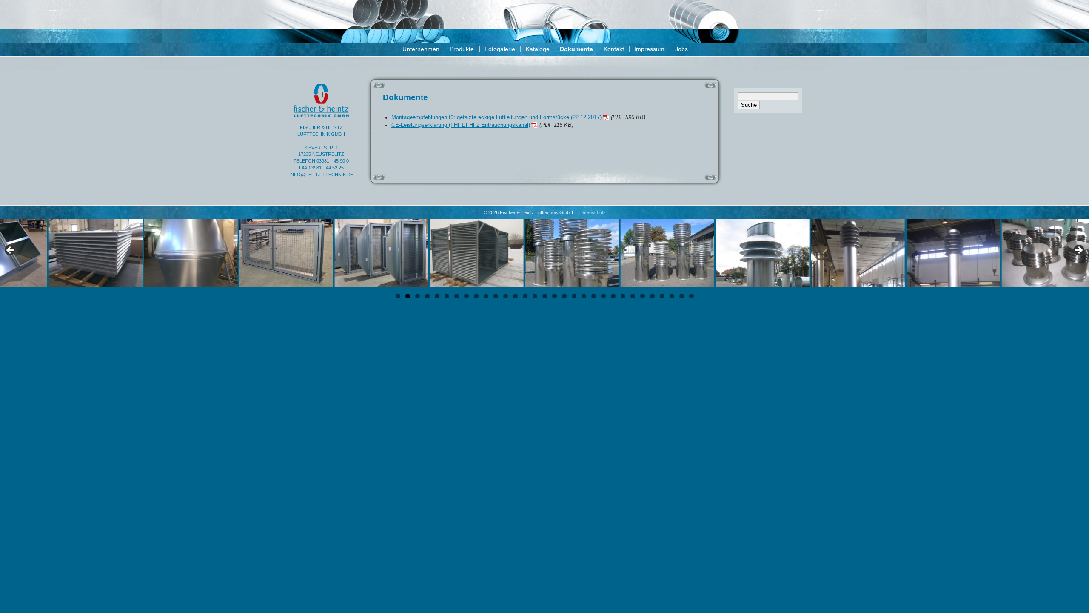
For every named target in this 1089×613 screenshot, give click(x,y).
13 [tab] (515, 296)
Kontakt (614, 49)
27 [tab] (652, 296)
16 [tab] (544, 296)
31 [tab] (691, 296)
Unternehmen (420, 49)
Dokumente (576, 49)
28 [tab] (662, 296)
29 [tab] (672, 296)
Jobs (681, 49)
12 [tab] (505, 296)
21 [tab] (593, 296)
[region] (544, 253)
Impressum (649, 49)
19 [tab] (574, 296)
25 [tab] (632, 296)
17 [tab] (554, 296)
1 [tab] (398, 296)
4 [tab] (427, 296)
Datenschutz (592, 212)
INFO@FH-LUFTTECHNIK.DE (321, 174)
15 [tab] (535, 296)
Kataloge (538, 49)
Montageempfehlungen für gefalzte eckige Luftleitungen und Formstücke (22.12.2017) (496, 117)
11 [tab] (495, 296)
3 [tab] (417, 296)
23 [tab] (613, 296)
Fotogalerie (500, 49)
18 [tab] (564, 296)
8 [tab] (466, 296)
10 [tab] (486, 296)
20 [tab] (584, 296)
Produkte (462, 49)
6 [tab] (447, 296)
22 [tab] (603, 296)
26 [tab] (642, 296)
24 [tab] (623, 296)
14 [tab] (525, 296)
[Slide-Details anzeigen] (58, 253)
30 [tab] (681, 296)
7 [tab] (456, 296)
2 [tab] (407, 296)
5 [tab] (437, 296)
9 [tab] (476, 296)
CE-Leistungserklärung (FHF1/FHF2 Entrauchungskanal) (460, 125)
